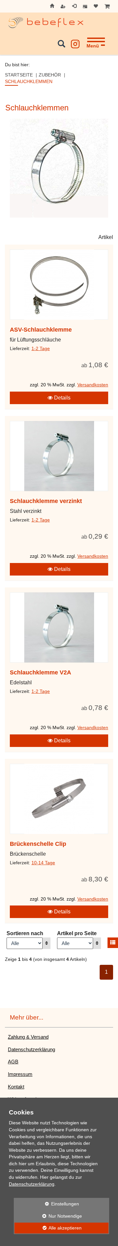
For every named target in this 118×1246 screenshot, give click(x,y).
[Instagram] (75, 42)
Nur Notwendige (48, 1216)
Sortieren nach (25, 933)
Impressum (20, 1074)
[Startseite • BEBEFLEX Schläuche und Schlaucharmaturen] (46, 22)
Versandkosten (92, 384)
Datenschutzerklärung (31, 1049)
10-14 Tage (43, 862)
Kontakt (16, 1086)
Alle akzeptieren (48, 1228)
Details (61, 397)
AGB (13, 1061)
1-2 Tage (40, 348)
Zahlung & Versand (28, 1037)
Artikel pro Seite (77, 933)
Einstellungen (46, 1203)
